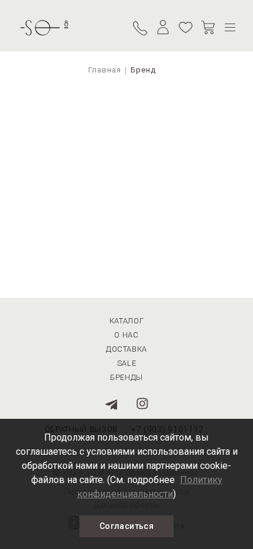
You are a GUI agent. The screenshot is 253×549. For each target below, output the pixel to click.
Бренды (126, 377)
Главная (104, 69)
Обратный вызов (140, 27)
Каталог (126, 320)
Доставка (126, 349)
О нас (126, 334)
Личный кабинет (163, 27)
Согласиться (126, 526)
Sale (127, 363)
